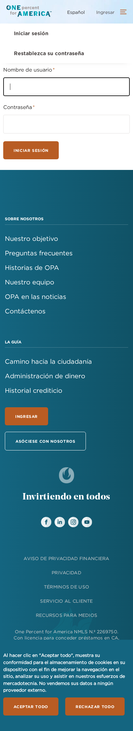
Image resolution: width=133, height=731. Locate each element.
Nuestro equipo (29, 282)
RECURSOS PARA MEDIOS (66, 615)
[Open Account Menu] (122, 12)
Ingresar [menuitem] (105, 12)
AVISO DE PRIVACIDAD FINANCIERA (66, 558)
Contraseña (17, 107)
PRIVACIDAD (66, 573)
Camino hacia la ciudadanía (48, 361)
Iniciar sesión (31, 33)
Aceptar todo (31, 706)
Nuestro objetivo (31, 238)
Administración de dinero (45, 376)
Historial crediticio (33, 390)
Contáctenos (25, 311)
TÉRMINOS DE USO (66, 587)
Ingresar (26, 416)
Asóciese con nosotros (45, 441)
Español (76, 12)
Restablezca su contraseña (49, 53)
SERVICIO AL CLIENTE (66, 601)
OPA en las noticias (35, 296)
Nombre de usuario (27, 69)
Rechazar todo (95, 706)
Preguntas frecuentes (39, 253)
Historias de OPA (32, 267)
